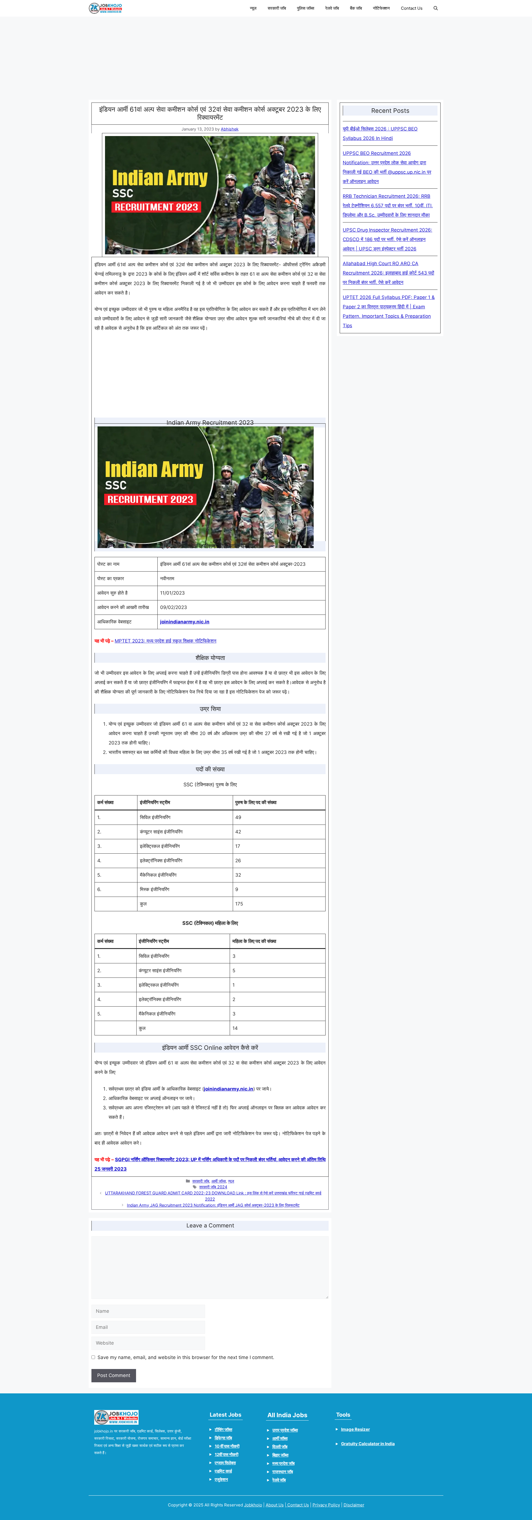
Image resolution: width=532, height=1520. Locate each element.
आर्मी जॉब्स (218, 1181)
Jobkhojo (253, 1505)
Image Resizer (355, 1429)
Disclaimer (354, 1505)
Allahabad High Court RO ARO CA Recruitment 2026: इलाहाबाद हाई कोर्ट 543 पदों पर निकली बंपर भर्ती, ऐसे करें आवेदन (388, 273)
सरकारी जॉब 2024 (213, 1186)
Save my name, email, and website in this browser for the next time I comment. (186, 1357)
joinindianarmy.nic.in (184, 622)
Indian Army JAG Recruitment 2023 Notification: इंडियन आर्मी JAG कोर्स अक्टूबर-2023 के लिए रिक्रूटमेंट (213, 1205)
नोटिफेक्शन (381, 8)
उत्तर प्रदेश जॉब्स (285, 1430)
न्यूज (253, 8)
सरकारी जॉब (277, 8)
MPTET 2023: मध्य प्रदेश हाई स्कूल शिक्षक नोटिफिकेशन (165, 641)
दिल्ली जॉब (279, 1446)
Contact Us (412, 8)
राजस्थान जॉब (282, 1471)
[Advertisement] (255, 55)
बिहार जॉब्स (280, 1455)
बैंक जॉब (356, 8)
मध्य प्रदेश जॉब (283, 1463)
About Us (275, 1505)
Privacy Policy (326, 1505)
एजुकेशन (221, 1479)
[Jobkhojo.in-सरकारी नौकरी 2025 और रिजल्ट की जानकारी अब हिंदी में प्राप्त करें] (105, 8)
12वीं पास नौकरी (226, 1454)
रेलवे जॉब (332, 8)
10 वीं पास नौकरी (227, 1446)
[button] (435, 8)
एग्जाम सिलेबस (225, 1462)
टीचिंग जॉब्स (223, 1429)
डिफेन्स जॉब (223, 1437)
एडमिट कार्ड (223, 1471)
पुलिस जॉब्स (305, 8)
